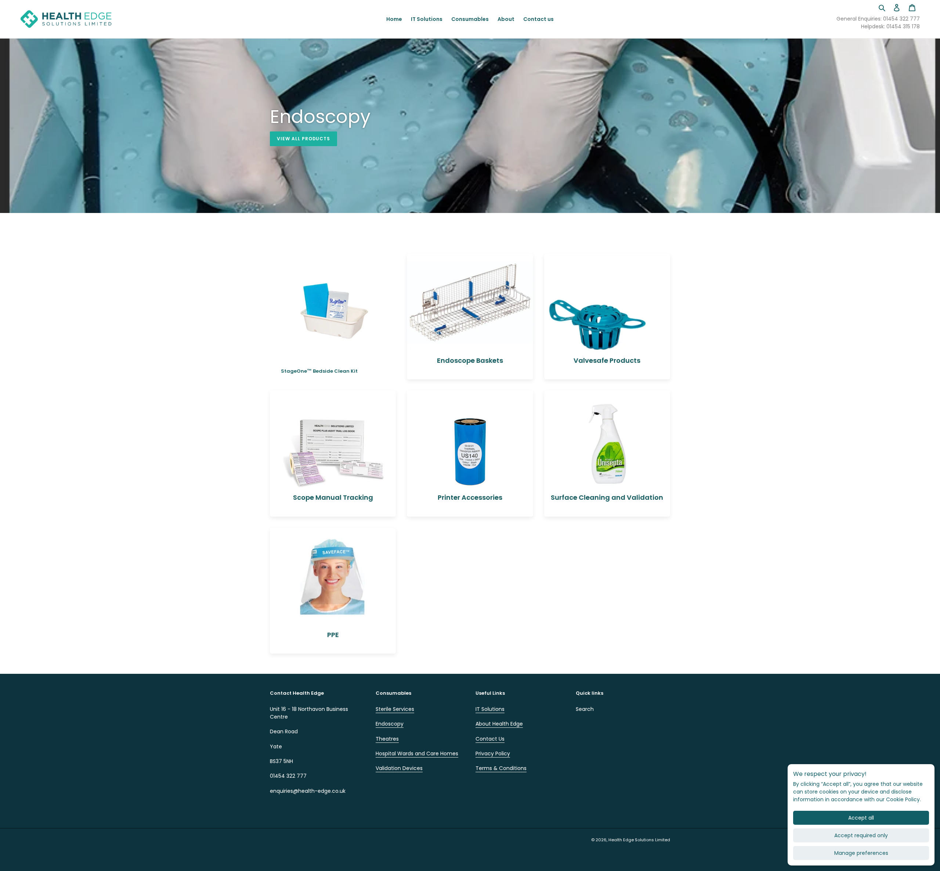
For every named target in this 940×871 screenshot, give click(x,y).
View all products (303, 138)
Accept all (861, 817)
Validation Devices (399, 768)
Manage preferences (861, 853)
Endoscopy (390, 723)
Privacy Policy (493, 753)
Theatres (387, 738)
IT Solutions (490, 709)
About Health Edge (499, 723)
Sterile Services (395, 709)
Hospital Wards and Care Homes (417, 753)
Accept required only (861, 835)
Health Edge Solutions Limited (639, 840)
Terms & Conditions (501, 768)
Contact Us (490, 738)
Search (585, 709)
